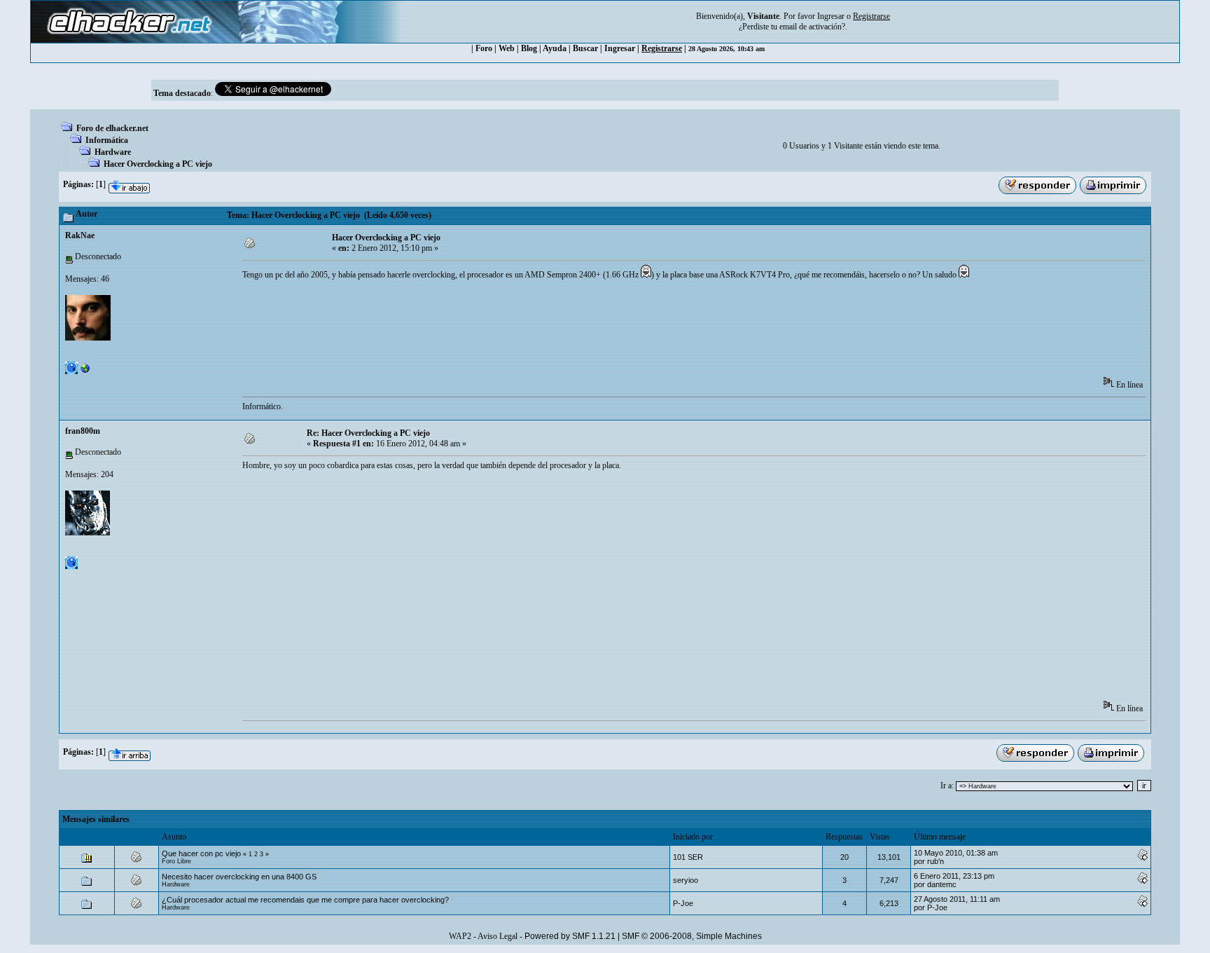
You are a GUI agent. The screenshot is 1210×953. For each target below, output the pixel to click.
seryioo (685, 880)
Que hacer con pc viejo (201, 853)
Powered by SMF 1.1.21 (570, 936)
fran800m (82, 431)
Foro (483, 48)
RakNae (80, 235)
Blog (529, 48)
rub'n (935, 861)
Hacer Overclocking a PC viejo (158, 164)
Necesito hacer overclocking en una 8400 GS (239, 876)
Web (507, 48)
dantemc (942, 884)
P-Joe (683, 903)
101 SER (688, 857)
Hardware (113, 152)
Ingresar (830, 16)
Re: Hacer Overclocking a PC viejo (368, 433)
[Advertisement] (497, 332)
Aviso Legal (497, 936)
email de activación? (812, 27)
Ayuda (554, 48)
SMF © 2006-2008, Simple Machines (692, 936)
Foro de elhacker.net (112, 128)
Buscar (585, 48)
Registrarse (661, 48)
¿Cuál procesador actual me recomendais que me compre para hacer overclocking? (305, 900)
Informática (106, 140)
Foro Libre (176, 861)
